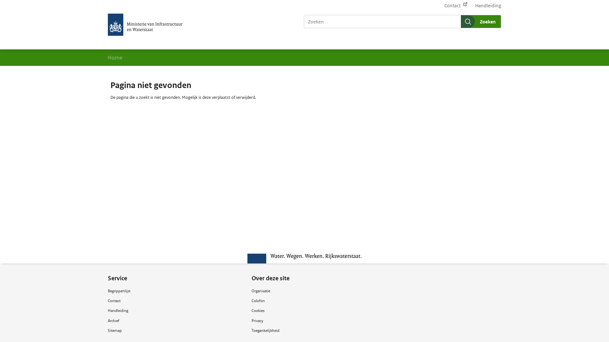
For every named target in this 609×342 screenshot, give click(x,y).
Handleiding (488, 6)
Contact (453, 6)
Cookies (258, 310)
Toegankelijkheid (265, 330)
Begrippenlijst (119, 291)
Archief (113, 320)
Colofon (258, 300)
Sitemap (115, 330)
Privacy (257, 320)
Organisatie (261, 291)
